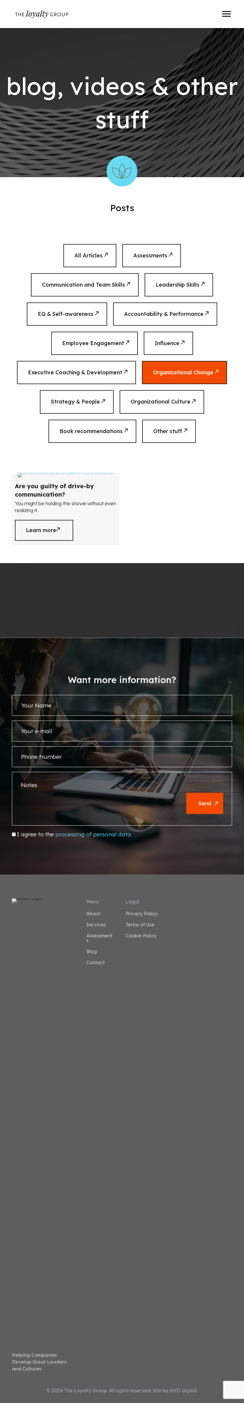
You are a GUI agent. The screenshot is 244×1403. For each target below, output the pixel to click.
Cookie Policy (141, 936)
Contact (95, 962)
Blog (91, 951)
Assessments (99, 938)
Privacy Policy (142, 914)
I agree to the (74, 834)
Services (96, 925)
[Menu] (226, 14)
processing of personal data (93, 834)
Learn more (49, 530)
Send (204, 803)
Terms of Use (140, 925)
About (93, 914)
